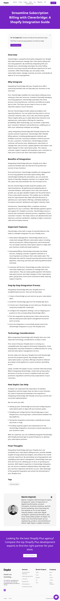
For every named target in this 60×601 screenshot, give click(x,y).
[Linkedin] (51, 497)
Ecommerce (24, 579)
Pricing (20, 2)
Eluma (37, 575)
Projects (25, 2)
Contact (53, 3)
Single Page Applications (27, 576)
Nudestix (38, 577)
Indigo (37, 572)
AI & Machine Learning (27, 586)
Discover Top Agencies (30, 555)
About (30, 2)
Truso (37, 582)
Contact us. (8, 582)
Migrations (40, 2)
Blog (35, 2)
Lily (36, 580)
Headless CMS (25, 581)
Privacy (5, 598)
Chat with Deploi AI (16, 45)
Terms (10, 598)
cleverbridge (14, 484)
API (45, 2)
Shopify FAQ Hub (29, 3)
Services (15, 2)
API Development (26, 584)
